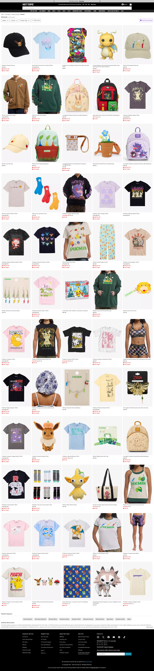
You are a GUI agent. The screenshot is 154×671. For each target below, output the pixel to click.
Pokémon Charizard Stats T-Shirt (70, 553)
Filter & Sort (37, 20)
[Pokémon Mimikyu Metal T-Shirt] (137, 192)
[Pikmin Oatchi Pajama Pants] (107, 241)
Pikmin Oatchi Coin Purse (129, 310)
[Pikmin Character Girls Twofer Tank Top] (137, 484)
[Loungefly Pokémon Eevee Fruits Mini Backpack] (77, 94)
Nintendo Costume (88, 619)
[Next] (100, 1)
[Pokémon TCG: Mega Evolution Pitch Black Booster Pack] (77, 44)
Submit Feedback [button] (108, 647)
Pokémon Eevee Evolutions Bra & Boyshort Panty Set (137, 359)
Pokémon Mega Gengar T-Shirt (10, 407)
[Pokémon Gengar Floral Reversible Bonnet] (47, 387)
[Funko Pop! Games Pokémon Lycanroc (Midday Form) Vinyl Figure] (107, 581)
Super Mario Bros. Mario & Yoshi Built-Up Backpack (106, 115)
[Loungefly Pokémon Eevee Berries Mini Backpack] (137, 435)
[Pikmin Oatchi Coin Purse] (137, 289)
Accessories (87, 11)
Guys (64, 11)
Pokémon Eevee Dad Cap (8, 65)
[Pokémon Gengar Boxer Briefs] (137, 532)
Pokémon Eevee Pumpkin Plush (40, 456)
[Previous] (54, 1)
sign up (128, 654)
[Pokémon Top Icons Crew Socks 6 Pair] (47, 484)
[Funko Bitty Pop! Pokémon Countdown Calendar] (77, 289)
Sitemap (80, 650)
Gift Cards (24, 642)
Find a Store (63, 642)
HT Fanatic (43, 639)
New (49, 11)
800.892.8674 (94, 667)
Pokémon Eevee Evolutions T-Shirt (41, 262)
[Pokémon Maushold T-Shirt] (16, 532)
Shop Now (84, 1)
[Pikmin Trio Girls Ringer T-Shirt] (107, 532)
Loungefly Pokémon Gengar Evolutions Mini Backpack (137, 163)
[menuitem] (131, 4)
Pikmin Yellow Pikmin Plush (69, 504)
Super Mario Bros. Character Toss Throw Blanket (75, 602)
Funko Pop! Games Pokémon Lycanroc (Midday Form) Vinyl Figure (107, 602)
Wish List (43, 653)
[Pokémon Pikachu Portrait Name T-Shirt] (16, 581)
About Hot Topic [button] (65, 634)
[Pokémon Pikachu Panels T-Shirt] (107, 387)
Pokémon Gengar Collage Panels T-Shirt (12, 456)
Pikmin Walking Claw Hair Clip (100, 456)
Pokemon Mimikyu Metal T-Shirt (131, 115)
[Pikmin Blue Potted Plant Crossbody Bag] (107, 143)
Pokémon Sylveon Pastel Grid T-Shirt (102, 359)
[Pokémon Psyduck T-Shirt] (16, 338)
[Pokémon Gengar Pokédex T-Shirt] (137, 581)
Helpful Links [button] (45, 634)
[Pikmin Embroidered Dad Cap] (137, 44)
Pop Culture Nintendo (40, 619)
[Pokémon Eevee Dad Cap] (16, 44)
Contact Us (25, 636)
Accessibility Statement (84, 647)
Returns (24, 644)
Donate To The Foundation (66, 644)
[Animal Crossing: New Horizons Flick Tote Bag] (107, 484)
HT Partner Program (46, 642)
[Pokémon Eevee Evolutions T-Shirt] (47, 241)
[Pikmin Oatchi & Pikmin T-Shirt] (16, 192)
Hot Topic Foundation (65, 647)
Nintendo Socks (100, 619)
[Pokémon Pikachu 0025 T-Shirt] (77, 338)
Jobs (61, 650)
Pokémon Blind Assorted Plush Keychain (42, 602)
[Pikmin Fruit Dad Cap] (16, 143)
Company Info (63, 639)
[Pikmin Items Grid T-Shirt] (77, 241)
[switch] (146, 20)
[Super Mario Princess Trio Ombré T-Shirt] (47, 44)
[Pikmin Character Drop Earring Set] (16, 289)
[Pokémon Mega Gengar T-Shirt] (16, 387)
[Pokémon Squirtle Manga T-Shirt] (77, 435)
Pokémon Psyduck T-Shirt (8, 359)
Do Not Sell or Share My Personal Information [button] (84, 653)
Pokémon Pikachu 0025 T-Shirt (70, 359)
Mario (129, 619)
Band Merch (102, 11)
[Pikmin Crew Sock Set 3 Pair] (47, 192)
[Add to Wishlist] (29, 27)
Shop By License (15, 14)
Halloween (42, 11)
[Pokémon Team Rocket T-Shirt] (16, 484)
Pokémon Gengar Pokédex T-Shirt (131, 602)
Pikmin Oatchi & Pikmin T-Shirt (10, 213)
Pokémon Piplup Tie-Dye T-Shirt (40, 553)
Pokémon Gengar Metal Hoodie (70, 213)
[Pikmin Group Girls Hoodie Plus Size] (107, 289)
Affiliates (62, 636)
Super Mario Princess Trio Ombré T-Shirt (42, 65)
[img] (98, 637)
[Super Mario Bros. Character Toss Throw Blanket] (77, 581)
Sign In (42, 650)
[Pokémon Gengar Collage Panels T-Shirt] (16, 435)
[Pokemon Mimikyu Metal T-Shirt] (137, 94)
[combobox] (77, 8)
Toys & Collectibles (113, 11)
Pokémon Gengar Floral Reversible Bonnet (43, 407)
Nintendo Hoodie (120, 619)
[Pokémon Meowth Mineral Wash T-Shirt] (16, 241)
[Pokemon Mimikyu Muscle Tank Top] (47, 338)
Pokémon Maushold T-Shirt (9, 553)
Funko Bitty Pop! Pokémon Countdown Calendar (75, 310)
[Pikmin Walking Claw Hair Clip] (107, 435)
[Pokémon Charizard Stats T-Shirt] (77, 532)
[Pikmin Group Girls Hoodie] (47, 94)
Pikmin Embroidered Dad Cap (130, 65)
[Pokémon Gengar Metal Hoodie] (77, 192)
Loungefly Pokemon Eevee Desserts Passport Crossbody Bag (74, 164)
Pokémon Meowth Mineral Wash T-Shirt (12, 262)
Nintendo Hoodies (64, 619)
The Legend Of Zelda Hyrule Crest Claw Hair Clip (135, 407)
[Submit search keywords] (23, 8)
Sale (122, 11)
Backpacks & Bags (77, 11)
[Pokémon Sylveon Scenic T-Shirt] (47, 289)
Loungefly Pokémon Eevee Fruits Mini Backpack (74, 115)
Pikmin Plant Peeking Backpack (40, 163)
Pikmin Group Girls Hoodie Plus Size (102, 310)
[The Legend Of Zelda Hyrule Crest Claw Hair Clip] (137, 387)
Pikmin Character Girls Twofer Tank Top (133, 504)
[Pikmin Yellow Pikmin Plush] (77, 484)
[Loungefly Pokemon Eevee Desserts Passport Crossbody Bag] (77, 143)
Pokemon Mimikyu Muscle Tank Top (41, 359)
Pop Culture (33, 11)
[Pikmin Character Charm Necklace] (77, 387)
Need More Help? (26, 652)
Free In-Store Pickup (27, 639)
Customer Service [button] (28, 634)
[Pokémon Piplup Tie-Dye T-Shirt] (47, 532)
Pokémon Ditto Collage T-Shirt (100, 213)
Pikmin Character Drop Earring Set (11, 310)
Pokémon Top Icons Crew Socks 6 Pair (42, 504)
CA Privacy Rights (82, 642)
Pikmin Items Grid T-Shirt (68, 262)
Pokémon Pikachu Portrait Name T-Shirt (12, 602)
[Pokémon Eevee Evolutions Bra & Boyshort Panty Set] (137, 338)
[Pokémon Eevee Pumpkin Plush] (47, 435)
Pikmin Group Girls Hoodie (39, 115)
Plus (59, 11)
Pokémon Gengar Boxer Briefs (131, 553)
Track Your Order (26, 650)
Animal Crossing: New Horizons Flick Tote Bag (105, 504)
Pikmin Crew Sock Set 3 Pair (39, 213)
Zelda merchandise (112, 625)
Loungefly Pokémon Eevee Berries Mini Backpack (136, 456)
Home (95, 11)
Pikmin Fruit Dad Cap (7, 163)
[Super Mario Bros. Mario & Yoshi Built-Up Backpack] (107, 94)
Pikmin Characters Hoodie (8, 115)
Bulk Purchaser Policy (83, 636)
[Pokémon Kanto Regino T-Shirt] (137, 241)
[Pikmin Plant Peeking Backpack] (47, 143)
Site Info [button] (81, 634)
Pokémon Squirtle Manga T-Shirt (70, 456)
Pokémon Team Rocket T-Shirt (9, 504)
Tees (69, 11)
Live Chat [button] (113, 641)
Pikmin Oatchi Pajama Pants (100, 262)
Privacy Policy (81, 639)
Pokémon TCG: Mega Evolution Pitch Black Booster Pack (75, 66)
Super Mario (110, 619)
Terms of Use (81, 644)
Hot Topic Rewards (45, 644)
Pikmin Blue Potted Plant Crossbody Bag (103, 163)
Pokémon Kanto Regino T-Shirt (131, 262)
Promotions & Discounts (47, 647)
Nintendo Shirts (53, 619)
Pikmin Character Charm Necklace (71, 407)
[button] (124, 4)
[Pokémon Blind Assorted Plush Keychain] (47, 581)
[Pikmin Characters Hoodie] (16, 94)
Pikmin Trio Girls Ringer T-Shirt (100, 553)
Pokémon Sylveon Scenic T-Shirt (40, 310)
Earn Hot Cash (44, 636)
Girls (53, 11)
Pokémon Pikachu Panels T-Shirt (101, 407)
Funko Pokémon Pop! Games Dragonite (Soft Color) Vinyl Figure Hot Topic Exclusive (106, 66)
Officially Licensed (64, 652)
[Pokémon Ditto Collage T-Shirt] (107, 192)
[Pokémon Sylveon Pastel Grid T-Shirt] (107, 338)
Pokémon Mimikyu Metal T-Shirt (131, 213)
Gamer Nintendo (28, 619)
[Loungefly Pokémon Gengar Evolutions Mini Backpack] (137, 143)
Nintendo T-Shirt (76, 619)
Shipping (24, 647)
